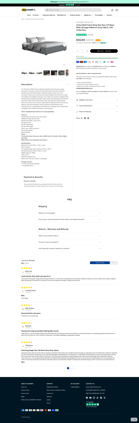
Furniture (36, 15)
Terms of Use (25, 393)
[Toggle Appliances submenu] (92, 15)
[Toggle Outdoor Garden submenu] (81, 15)
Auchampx (27, 417)
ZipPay (49, 400)
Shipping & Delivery (52, 387)
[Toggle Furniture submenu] (40, 15)
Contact (109, 15)
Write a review (100, 263)
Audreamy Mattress (49, 15)
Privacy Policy (25, 390)
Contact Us (50, 393)
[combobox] (73, 10)
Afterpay (49, 396)
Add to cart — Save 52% (104, 51)
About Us (24, 387)
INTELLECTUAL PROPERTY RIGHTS (31, 400)
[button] (117, 10)
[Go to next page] (74, 368)
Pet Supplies (99, 15)
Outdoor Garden (75, 15)
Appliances (87, 15)
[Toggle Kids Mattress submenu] (67, 15)
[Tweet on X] (81, 118)
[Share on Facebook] (85, 118)
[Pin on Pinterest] (88, 118)
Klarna (48, 403)
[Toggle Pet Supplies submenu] (104, 15)
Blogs (22, 396)
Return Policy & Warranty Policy (56, 390)
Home (29, 15)
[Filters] (112, 262)
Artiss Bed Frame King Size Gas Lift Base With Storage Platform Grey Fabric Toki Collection (35, 19)
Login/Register (75, 387)
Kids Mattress (61, 15)
